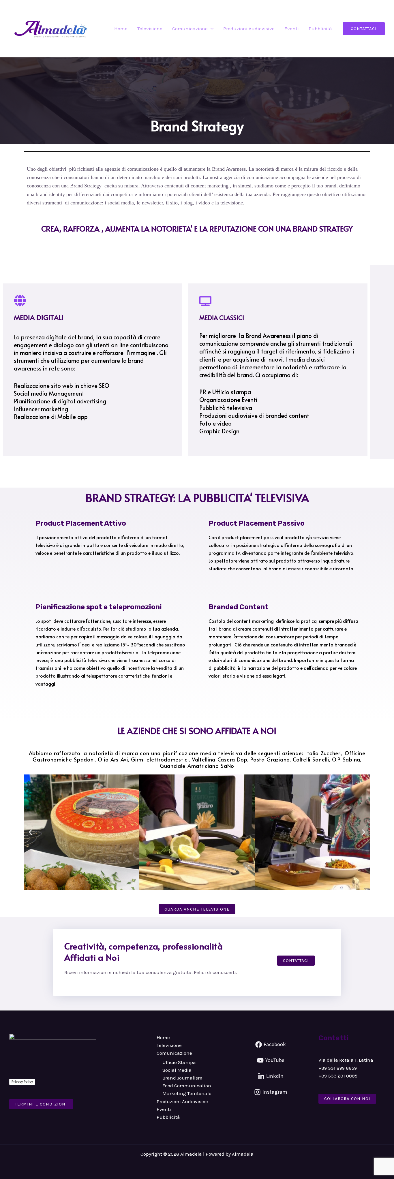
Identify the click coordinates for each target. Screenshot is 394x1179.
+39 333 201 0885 (337, 1076)
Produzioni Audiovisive (249, 28)
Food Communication (186, 1085)
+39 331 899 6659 (337, 1068)
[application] (210, 28)
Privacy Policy (22, 1082)
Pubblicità (320, 28)
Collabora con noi (347, 1098)
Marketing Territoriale (186, 1093)
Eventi (291, 28)
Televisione (149, 28)
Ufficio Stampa (179, 1062)
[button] (364, 28)
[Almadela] (53, 28)
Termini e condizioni (41, 1104)
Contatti (333, 1038)
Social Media (177, 1070)
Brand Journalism (182, 1078)
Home (120, 28)
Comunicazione (190, 28)
